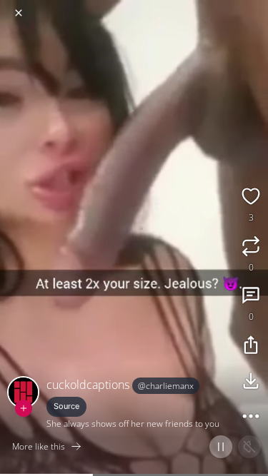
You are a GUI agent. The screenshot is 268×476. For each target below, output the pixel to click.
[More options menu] (255, 7)
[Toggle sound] (249, 446)
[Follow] (23, 408)
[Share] (251, 347)
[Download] (251, 382)
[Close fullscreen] (18, 13)
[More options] (251, 418)
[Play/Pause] (220, 446)
